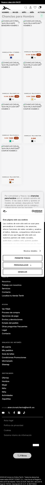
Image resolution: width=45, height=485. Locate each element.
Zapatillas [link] (6, 399)
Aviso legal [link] (8, 420)
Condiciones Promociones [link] (14, 357)
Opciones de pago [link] (10, 316)
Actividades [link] (7, 395)
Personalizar (21, 265)
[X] (9, 412)
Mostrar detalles (30, 251)
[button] (22, 455)
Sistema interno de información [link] (18, 435)
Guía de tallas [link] (8, 354)
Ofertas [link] (5, 378)
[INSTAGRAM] (19, 412)
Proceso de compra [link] (11, 313)
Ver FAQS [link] (6, 309)
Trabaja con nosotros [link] (11, 285)
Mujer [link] (4, 385)
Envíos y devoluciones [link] (12, 320)
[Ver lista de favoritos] (35, 7)
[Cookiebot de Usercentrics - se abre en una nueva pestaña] (32, 211)
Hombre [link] (5, 381)
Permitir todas (22, 258)
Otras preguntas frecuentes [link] (14, 327)
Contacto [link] (6, 292)
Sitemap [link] (5, 364)
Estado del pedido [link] (10, 323)
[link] (2, 7)
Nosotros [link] (6, 282)
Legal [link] (4, 330)
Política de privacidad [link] (13, 425)
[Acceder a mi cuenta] (30, 7)
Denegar (22, 272)
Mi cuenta (6, 347)
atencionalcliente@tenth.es (21, 407)
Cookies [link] (7, 430)
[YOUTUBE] (3, 412)
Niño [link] (4, 388)
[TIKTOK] (24, 412)
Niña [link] (4, 392)
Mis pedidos (7, 350)
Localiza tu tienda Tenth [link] (13, 296)
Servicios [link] (6, 289)
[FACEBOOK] (14, 412)
